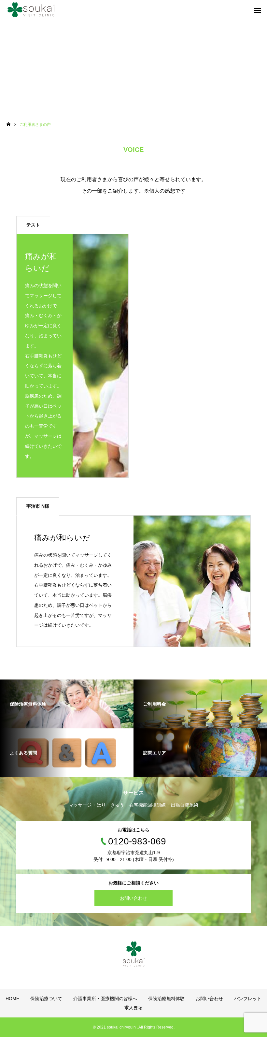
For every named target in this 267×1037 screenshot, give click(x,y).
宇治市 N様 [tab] (37, 506)
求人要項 (133, 1007)
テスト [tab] (33, 224)
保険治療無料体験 (166, 998)
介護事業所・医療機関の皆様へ (105, 998)
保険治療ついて (46, 998)
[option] (72, 355)
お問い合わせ (133, 898)
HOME (12, 998)
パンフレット (247, 998)
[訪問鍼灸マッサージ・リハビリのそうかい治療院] (31, 10)
